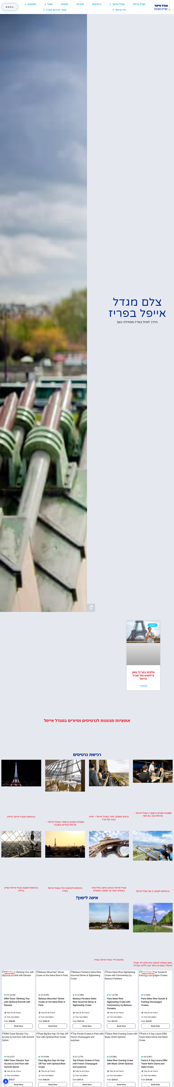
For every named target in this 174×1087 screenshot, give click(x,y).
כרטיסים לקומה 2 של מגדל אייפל (153, 891)
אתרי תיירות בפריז (56, 9)
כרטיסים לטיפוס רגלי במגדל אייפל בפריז (65, 889)
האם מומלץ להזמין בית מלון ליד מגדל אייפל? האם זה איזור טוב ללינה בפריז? (152, 964)
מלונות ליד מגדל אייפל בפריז (109, 959)
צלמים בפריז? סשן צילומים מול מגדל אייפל (143, 675)
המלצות (32, 4)
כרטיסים (96, 4)
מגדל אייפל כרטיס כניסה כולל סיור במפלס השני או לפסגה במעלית (108, 889)
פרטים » (143, 685)
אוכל (49, 4)
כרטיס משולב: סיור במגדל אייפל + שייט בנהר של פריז (109, 818)
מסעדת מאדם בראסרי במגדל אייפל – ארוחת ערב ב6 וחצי (153, 814)
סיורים (80, 4)
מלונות (64, 4)
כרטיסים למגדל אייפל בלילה (21, 816)
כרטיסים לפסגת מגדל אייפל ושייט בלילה (21, 889)
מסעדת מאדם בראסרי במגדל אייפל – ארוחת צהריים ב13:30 (65, 823)
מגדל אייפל (139, 4)
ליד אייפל (120, 9)
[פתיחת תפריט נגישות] (6, 1081)
